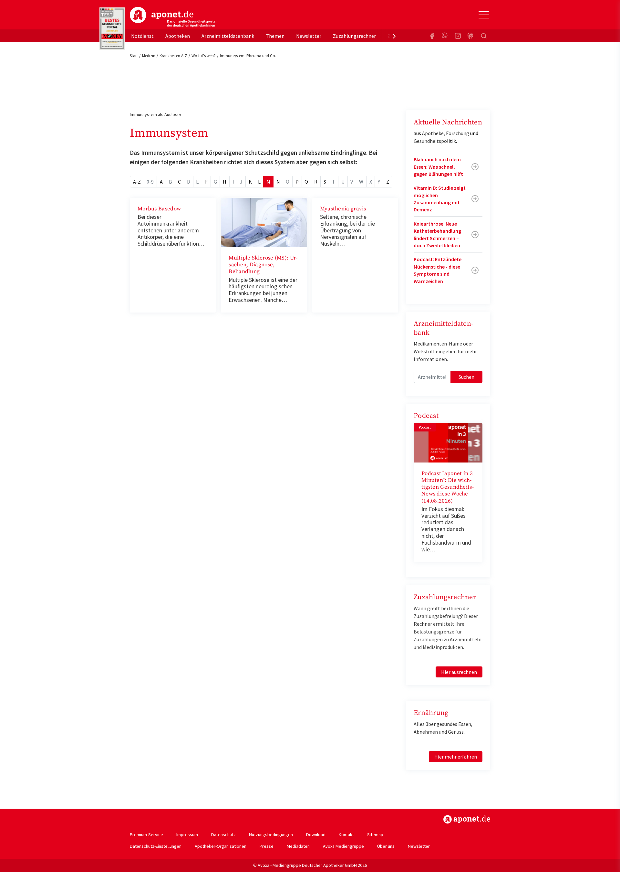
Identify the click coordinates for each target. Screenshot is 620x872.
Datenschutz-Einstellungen (155, 846)
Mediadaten (298, 846)
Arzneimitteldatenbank (228, 36)
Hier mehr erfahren (455, 756)
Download (316, 834)
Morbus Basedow (159, 208)
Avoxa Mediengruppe (343, 846)
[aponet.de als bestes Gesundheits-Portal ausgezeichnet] (112, 28)
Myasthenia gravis (343, 208)
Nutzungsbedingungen (271, 834)
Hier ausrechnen (459, 672)
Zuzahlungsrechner (354, 36)
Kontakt (346, 834)
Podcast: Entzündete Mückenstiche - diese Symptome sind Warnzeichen (437, 270)
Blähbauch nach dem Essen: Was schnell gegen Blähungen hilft (438, 166)
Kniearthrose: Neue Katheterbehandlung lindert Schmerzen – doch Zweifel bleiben (437, 234)
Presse (267, 846)
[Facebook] (432, 35)
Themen (275, 36)
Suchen (466, 377)
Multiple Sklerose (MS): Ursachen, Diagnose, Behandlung (263, 264)
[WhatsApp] (445, 35)
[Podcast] (470, 35)
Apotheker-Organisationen (220, 846)
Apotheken (177, 36)
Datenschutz (223, 834)
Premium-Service (146, 834)
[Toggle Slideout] (483, 14)
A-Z (137, 181)
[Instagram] (457, 35)
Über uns (386, 846)
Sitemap (375, 834)
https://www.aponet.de (466, 819)
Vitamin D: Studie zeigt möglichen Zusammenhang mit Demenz (440, 199)
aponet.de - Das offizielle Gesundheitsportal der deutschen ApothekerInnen (173, 17)
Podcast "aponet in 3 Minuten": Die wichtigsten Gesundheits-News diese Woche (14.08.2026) (447, 487)
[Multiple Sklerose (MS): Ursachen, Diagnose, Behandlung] (264, 221)
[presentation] (394, 35)
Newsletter (308, 36)
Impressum (187, 834)
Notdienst (142, 36)
